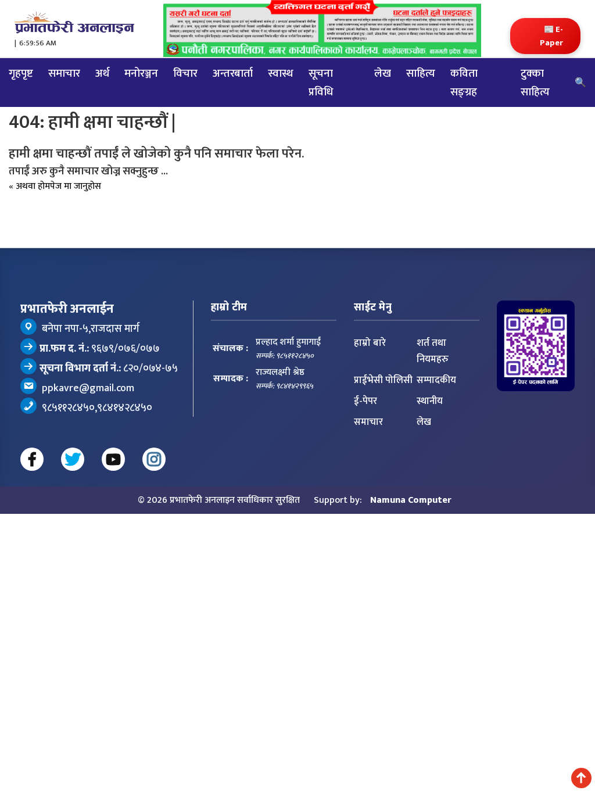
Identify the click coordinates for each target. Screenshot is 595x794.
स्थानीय (430, 423)
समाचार (64, 87)
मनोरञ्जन (141, 87)
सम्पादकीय (436, 402)
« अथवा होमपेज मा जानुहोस (82, 204)
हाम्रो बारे (370, 365)
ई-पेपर (365, 423)
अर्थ (102, 87)
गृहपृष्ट (21, 87)
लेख (382, 87)
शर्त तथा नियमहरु (433, 373)
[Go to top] (581, 778)
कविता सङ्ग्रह (464, 96)
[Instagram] (154, 481)
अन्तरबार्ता (233, 87)
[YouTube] (113, 481)
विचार (185, 87)
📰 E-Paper (539, 44)
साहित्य (420, 87)
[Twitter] (72, 481)
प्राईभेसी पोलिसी (383, 402)
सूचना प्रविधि (321, 96)
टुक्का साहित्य (535, 96)
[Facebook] (32, 481)
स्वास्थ (280, 87)
